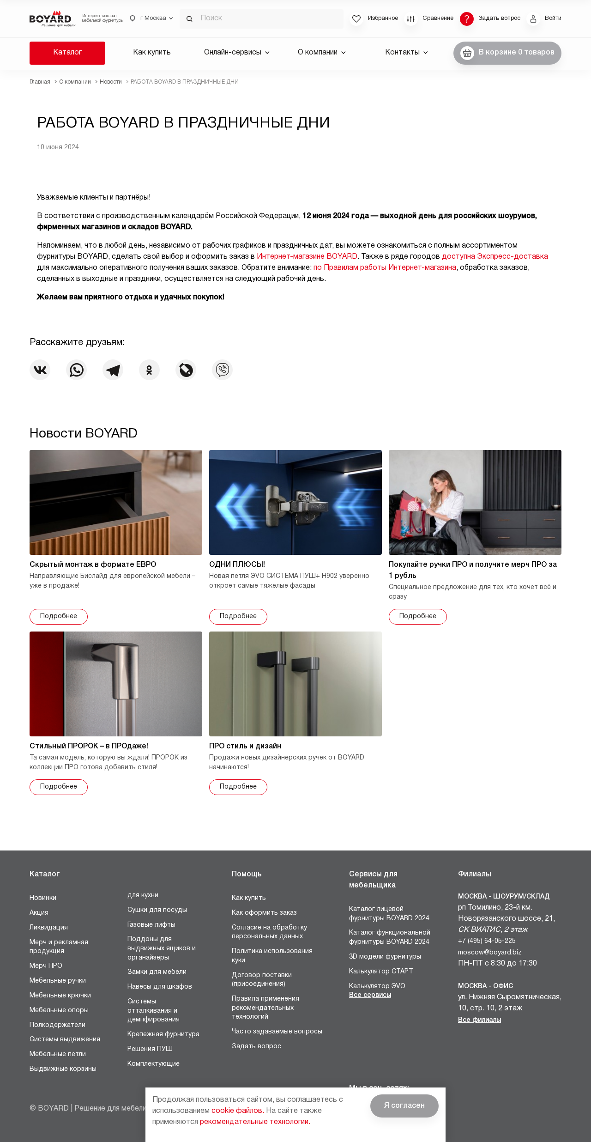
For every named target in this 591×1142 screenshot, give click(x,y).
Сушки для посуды (157, 910)
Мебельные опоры (59, 1011)
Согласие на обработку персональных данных (269, 932)
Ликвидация (49, 928)
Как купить (152, 52)
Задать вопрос (256, 1047)
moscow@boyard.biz (490, 953)
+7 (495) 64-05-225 (487, 941)
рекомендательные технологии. (255, 1122)
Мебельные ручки (58, 981)
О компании (318, 52)
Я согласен (404, 1106)
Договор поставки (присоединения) (262, 980)
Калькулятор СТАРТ (381, 972)
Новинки (43, 898)
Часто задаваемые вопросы (277, 1032)
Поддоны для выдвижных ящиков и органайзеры (161, 948)
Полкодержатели (57, 1025)
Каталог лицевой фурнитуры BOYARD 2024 (389, 914)
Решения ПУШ (150, 1049)
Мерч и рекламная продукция (59, 947)
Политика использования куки (272, 956)
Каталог (67, 52)
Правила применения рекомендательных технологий (265, 1008)
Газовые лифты (151, 925)
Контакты (402, 52)
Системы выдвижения (65, 1040)
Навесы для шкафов (159, 987)
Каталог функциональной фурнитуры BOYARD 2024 (389, 937)
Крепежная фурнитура (163, 1035)
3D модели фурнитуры (385, 957)
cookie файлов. (237, 1111)
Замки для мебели (157, 972)
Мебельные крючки (60, 996)
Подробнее (58, 617)
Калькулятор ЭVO (377, 987)
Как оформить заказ (264, 913)
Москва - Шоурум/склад (504, 897)
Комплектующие (153, 1064)
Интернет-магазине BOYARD (307, 257)
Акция (39, 913)
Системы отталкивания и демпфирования (153, 1011)
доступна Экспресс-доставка (495, 257)
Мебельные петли (58, 1054)
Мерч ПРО (46, 966)
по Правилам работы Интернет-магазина (385, 268)
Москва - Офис (485, 987)
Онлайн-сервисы (232, 52)
